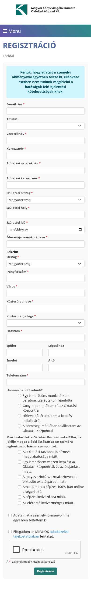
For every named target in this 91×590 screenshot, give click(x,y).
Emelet (12, 360)
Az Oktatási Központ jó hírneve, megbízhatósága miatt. (47, 454)
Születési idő (17, 222)
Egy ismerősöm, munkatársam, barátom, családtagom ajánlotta (47, 398)
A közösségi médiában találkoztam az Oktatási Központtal (52, 428)
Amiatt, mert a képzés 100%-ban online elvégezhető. (53, 489)
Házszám (14, 331)
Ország (13, 257)
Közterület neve (20, 301)
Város (12, 286)
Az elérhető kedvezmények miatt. (48, 503)
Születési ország (20, 193)
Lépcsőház (56, 345)
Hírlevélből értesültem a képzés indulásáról (47, 418)
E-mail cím (15, 104)
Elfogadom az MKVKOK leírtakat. (41, 534)
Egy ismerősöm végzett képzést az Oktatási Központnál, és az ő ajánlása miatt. (51, 467)
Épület (11, 345)
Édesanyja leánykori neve (27, 237)
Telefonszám (17, 375)
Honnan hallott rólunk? (24, 390)
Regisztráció (45, 571)
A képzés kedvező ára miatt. (44, 496)
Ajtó (51, 360)
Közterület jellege (21, 316)
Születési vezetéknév (24, 163)
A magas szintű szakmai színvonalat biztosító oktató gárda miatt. (51, 479)
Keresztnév (16, 148)
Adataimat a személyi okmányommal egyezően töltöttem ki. (41, 517)
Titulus (12, 119)
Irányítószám (18, 271)
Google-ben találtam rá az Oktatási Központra (50, 408)
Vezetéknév (17, 134)
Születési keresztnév (23, 178)
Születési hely (18, 208)
